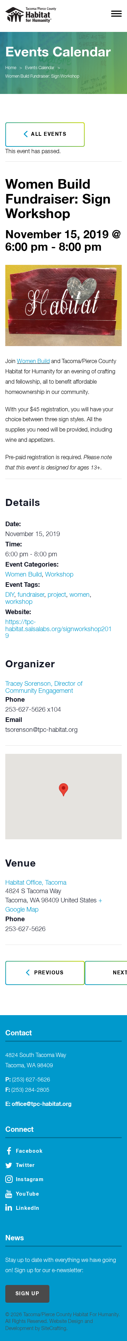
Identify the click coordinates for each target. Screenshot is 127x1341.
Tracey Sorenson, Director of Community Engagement (44, 687)
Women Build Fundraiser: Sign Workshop (42, 76)
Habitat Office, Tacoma (35, 883)
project (57, 595)
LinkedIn (28, 1208)
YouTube (27, 1194)
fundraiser (31, 595)
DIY (9, 595)
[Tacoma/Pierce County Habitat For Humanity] (30, 15)
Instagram (30, 1179)
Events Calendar (39, 68)
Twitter (25, 1165)
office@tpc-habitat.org (42, 1104)
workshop (18, 602)
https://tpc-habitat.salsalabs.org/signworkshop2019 (58, 629)
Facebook (29, 1151)
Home (10, 68)
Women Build (33, 362)
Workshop (59, 575)
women (79, 595)
